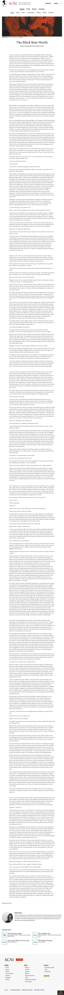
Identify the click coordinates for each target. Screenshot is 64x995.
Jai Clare (43, 942)
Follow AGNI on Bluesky (15, 989)
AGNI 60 (35, 942)
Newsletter (48, 971)
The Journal (28, 981)
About (34, 9)
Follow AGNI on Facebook (39, 989)
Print (28, 9)
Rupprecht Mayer (15, 935)
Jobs (46, 969)
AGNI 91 (30, 46)
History (27, 967)
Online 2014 (4, 935)
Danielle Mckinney (5, 37)
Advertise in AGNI (49, 967)
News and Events (29, 975)
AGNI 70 (35, 935)
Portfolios (51, 12)
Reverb (44, 12)
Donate (56, 3)
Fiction (12, 12)
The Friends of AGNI (30, 979)
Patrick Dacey (14, 942)
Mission (27, 973)
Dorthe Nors (44, 935)
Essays (18, 12)
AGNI (9, 959)
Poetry (23, 12)
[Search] (61, 3)
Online (22, 9)
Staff (26, 977)
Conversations (30, 12)
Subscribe (48, 3)
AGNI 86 (4, 942)
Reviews (38, 12)
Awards (27, 971)
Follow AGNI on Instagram (27, 989)
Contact (41, 9)
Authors (27, 969)
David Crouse (40, 46)
